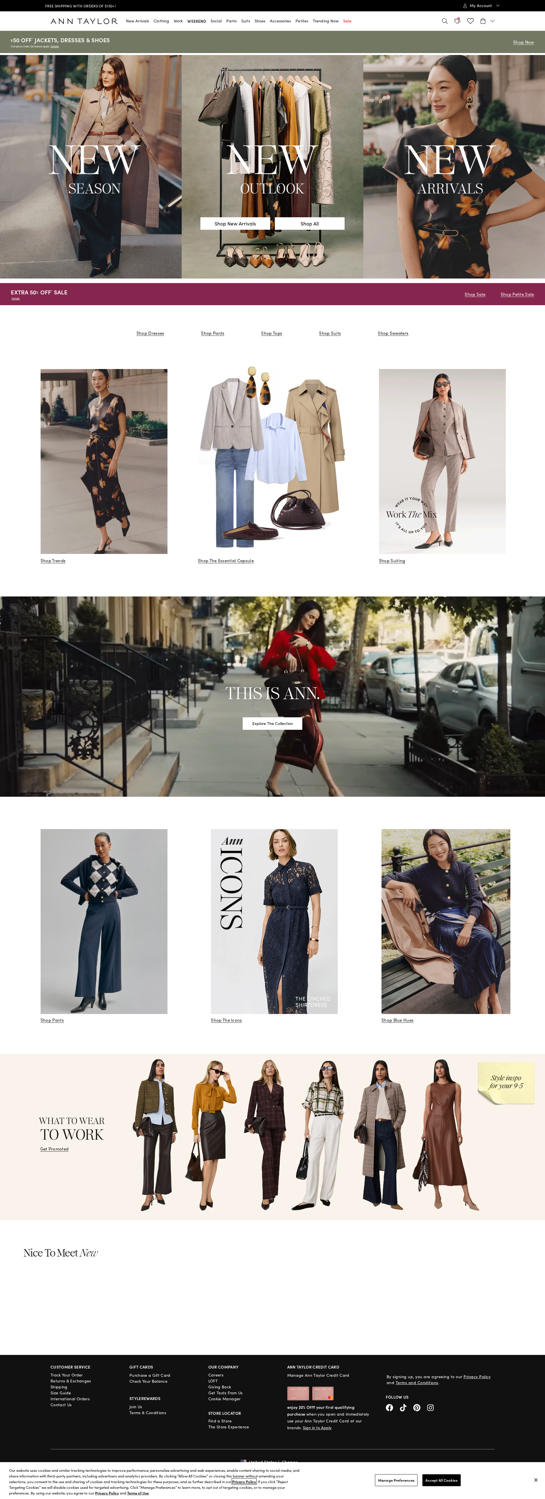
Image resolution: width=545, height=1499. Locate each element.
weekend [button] (196, 21)
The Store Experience (228, 1427)
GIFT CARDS (141, 1367)
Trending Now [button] (326, 21)
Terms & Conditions (147, 1412)
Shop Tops (271, 333)
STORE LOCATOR (224, 1413)
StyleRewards (144, 1398)
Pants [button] (231, 21)
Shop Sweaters (393, 333)
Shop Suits (330, 333)
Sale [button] (347, 21)
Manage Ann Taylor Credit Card (318, 1375)
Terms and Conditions (417, 1382)
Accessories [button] (280, 21)
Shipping (59, 1387)
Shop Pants (212, 333)
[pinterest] (420, 1407)
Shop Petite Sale (517, 294)
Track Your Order (67, 1375)
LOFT (213, 1381)
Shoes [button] (260, 21)
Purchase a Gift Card (150, 1375)
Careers (215, 1375)
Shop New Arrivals (235, 223)
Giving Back (219, 1387)
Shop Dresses (150, 333)
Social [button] (216, 21)
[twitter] (406, 1407)
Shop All (310, 223)
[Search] (445, 21)
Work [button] (178, 21)
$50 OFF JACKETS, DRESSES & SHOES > (89, 6)
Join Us (135, 1406)
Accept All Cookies (441, 1480)
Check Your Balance (148, 1381)
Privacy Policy (477, 1376)
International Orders (70, 1398)
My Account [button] (481, 5)
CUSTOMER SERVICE (71, 1367)
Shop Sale (475, 294)
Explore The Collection (272, 723)
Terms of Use (138, 1493)
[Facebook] (393, 1407)
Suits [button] (245, 21)
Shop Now (523, 42)
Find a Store (220, 1421)
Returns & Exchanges (71, 1381)
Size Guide (61, 1392)
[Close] (536, 1480)
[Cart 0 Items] (487, 21)
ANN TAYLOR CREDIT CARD (313, 1367)
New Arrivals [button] (137, 21)
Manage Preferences (396, 1480)
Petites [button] (301, 21)
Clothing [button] (161, 21)
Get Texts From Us (225, 1392)
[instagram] (432, 1407)
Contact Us (61, 1404)
